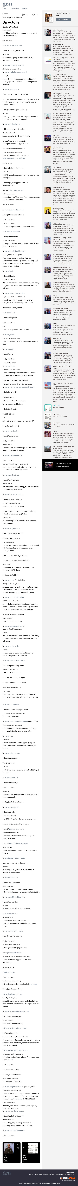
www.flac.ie (9, 271)
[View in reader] (48, 22)
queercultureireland (16, 829)
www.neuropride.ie (12, 704)
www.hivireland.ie (11, 431)
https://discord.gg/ (16, 190)
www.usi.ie (18, 1099)
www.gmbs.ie (10, 312)
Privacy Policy (38, 1174)
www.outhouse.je (11, 777)
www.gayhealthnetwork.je (15, 293)
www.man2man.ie (11, 646)
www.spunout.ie (11, 914)
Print (25, 15)
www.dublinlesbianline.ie (14, 210)
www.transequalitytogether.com (16, 1011)
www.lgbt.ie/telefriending (14, 597)
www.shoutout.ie (11, 877)
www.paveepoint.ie (12, 807)
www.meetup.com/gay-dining (14, 158)
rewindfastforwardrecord (18, 843)
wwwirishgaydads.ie (12, 528)
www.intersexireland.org (14, 494)
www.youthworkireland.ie (14, 1130)
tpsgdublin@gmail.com (13, 994)
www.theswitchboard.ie (14, 931)
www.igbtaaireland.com (14, 626)
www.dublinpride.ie (12, 231)
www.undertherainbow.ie (14, 1111)
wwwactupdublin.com (13, 46)
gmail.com (33, 984)
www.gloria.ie (9, 366)
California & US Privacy (49, 1174)
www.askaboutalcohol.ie (25, 387)
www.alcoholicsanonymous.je (16, 72)
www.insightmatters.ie (13, 455)
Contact (31, 1174)
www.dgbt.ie (9, 580)
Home (4, 8)
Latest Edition (14, 8)
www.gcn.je (9, 349)
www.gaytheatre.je (12, 475)
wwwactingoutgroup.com (14, 65)
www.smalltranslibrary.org (15, 897)
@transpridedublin (14, 953)
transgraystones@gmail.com (15, 1028)
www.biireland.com (12, 124)
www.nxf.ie (9, 736)
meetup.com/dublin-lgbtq (15, 858)
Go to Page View (63, 19)
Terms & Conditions (61, 1174)
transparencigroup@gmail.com (16, 1050)
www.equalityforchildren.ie (15, 251)
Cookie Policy (70, 1174)
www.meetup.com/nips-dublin (16, 721)
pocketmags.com (67, 1180)
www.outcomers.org (12, 753)
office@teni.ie (9, 972)
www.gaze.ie (9, 334)
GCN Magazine (70, 1172)
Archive (24, 8)
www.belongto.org (12, 89)
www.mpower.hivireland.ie (15, 660)
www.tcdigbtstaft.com (13, 1086)
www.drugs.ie (10, 387)
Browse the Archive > (62, 466)
